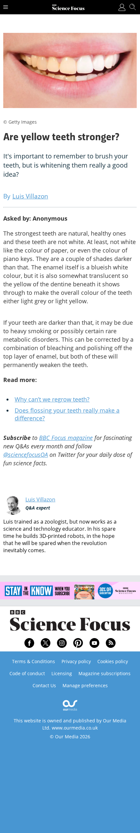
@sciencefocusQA (25, 454)
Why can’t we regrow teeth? (52, 399)
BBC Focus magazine (66, 438)
